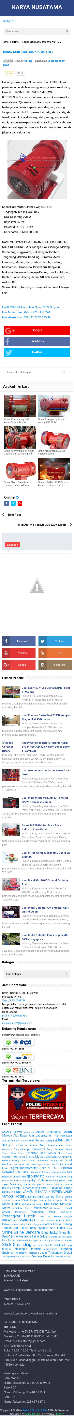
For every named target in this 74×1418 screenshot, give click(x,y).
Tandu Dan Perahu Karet (51, 1245)
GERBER (17, 1176)
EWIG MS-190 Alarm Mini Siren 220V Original (30, 307)
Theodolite (20, 1252)
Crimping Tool (17, 1160)
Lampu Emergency (24, 1188)
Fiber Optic (22, 1171)
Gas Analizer (59, 1172)
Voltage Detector (43, 1256)
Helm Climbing (22, 1180)
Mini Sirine (51, 1204)
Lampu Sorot (46, 1200)
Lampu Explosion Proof (55, 1188)
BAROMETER (38, 1149)
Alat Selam (22, 1140)
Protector (50, 1220)
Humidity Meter (57, 1180)
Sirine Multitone (21, 1236)
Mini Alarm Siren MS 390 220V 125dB (26, 317)
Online (9, 497)
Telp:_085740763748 (13, 1000)
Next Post (14, 514)
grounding (36, 1176)
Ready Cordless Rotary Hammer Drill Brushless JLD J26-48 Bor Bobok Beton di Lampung (46, 747)
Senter (33, 1227)
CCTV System (47, 1152)
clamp (21, 1156)
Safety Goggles (34, 1224)
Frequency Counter (40, 1172)
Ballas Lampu (22, 1149)
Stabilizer (59, 1240)
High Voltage (39, 1180)
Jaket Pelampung (12, 1184)
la (43, 1184)
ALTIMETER (21, 1145)
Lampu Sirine (54, 1196)
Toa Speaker (8, 1256)
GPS (24, 1176)
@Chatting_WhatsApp (14, 1015)
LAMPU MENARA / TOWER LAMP (47, 1191)
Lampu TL (61, 1200)
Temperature (50, 1249)
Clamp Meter (34, 1156)
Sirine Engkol (49, 1232)
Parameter (20, 1212)
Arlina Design (32, 1413)
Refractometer (10, 1224)
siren (69, 1228)
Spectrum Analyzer (43, 1240)
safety (22, 1224)
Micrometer (37, 1204)
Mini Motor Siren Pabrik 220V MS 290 (26, 312)
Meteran (26, 1204)
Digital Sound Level (46, 1164)
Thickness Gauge (37, 1252)
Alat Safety (8, 1140)
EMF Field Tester (51, 1168)
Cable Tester (17, 1153)
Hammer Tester (54, 1176)
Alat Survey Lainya (41, 1140)
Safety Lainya (52, 1224)
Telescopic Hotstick (26, 1249)
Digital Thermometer (23, 1168)
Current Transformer (37, 1160)
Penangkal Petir (43, 1211)
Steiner (68, 1240)
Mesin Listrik (11, 1204)
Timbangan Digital (60, 1252)
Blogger (59, 1413)
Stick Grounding (16, 1244)
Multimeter (41, 1208)
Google (37, 330)
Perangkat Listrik (18, 1216)
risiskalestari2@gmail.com (17, 1023)
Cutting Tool (56, 1160)
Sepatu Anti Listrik (52, 1228)
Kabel (27, 1184)
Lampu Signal (36, 1196)
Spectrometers (24, 1240)
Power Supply (63, 1216)
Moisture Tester (22, 1208)
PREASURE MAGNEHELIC (20, 1220)
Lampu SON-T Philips (24, 1200)
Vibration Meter (24, 1256)
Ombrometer (57, 1208)
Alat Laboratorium (41, 1135)
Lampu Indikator (11, 1191)
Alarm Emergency (48, 1132)
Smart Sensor (57, 1236)
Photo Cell (45, 1216)
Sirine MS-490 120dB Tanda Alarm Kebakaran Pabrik (53, 484)
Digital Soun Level (27, 1164)
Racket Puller (64, 1220)
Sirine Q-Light (40, 1236)
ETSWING (66, 1168)
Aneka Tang (37, 1145)
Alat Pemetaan (63, 1135)
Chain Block (65, 1153)
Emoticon (12, 544)
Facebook (37, 341)
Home (5, 42)
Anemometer (55, 1145)
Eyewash (8, 1172)
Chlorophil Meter (10, 1157)
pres (42, 1220)
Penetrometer (66, 1212)
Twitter (37, 352)
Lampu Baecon (54, 1184)
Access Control (12, 1131)
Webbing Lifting (62, 1256)
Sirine (15, 42)
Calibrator (31, 1152)
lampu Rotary (14, 1196)
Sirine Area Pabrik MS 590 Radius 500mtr (52, 452)
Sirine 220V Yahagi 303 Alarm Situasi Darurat (16, 421)
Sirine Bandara (27, 1232)
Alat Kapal (20, 1135)
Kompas (36, 1184)
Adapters (29, 1132)
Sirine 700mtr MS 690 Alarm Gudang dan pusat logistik (19, 452)
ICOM (69, 1180)
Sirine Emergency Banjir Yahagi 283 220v (51, 421)
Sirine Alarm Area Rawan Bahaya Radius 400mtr (17, 484)
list (70, 1200)
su (34, 1245)
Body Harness (55, 1149)
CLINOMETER (51, 1156)
